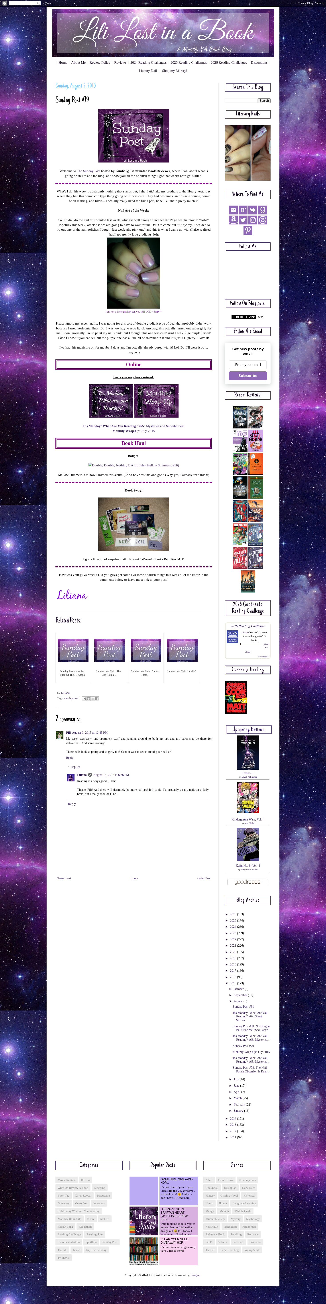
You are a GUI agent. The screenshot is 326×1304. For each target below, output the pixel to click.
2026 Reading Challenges (229, 62)
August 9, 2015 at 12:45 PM (90, 732)
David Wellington (249, 777)
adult (209, 1180)
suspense (255, 1242)
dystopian (230, 1187)
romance (253, 1234)
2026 (233, 914)
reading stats (94, 1234)
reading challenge (69, 1234)
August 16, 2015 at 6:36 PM (111, 775)
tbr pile (62, 1250)
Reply (69, 757)
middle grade (243, 1211)
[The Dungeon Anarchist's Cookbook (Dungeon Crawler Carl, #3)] (236, 713)
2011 (233, 1137)
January (239, 1110)
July (237, 1079)
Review (85, 1180)
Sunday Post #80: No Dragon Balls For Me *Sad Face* (251, 1028)
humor (223, 1203)
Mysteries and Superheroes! (133, 426)
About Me (78, 62)
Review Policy (100, 62)
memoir (224, 1211)
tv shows (63, 1257)
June (237, 1085)
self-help (238, 1242)
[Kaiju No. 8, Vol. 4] (248, 859)
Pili (68, 732)
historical (249, 1195)
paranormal (249, 1226)
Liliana (82, 775)
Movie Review (66, 1180)
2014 (233, 1118)
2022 (233, 939)
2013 (233, 1124)
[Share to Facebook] (97, 698)
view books (263, 656)
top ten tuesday (96, 1250)
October (239, 989)
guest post (81, 1203)
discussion (103, 1195)
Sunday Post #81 (243, 1006)
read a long (65, 1226)
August (239, 1001)
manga (210, 1211)
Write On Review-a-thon (73, 1187)
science (222, 1242)
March (238, 1098)
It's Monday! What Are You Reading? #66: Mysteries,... (252, 1037)
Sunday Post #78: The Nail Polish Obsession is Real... (251, 1069)
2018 (233, 964)
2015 (233, 983)
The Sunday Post (88, 171)
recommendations (69, 1242)
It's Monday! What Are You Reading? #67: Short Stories (250, 1016)
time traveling (229, 1250)
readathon (85, 1226)
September (241, 995)
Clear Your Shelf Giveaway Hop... (175, 1241)
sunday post (71, 698)
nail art (104, 1219)
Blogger (195, 1275)
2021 (233, 945)
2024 (233, 926)
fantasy (210, 1195)
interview (99, 1203)
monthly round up (69, 1219)
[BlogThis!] (88, 698)
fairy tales (248, 1187)
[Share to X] (92, 698)
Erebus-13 (248, 773)
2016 (233, 977)
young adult (252, 1250)
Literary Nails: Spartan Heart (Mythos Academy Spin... (175, 1214)
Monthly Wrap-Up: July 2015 (251, 1052)
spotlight (91, 1242)
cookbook (212, 1187)
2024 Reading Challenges (148, 62)
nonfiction (230, 1226)
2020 (233, 952)
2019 (233, 958)
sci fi (209, 1242)
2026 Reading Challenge (248, 625)
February (240, 1104)
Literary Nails (148, 71)
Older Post (204, 878)
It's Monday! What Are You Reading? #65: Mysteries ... (252, 1059)
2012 (233, 1131)
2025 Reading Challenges (189, 62)
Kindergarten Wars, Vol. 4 (248, 819)
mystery (236, 1219)
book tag (63, 1195)
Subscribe (247, 376)
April (237, 1092)
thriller (210, 1250)
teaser (76, 1250)
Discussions (259, 62)
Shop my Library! (174, 71)
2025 (233, 920)
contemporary (247, 1180)
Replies (75, 767)
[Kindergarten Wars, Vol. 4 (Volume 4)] (248, 811)
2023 (233, 933)
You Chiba (249, 823)
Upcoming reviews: (249, 730)
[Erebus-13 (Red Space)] (248, 768)
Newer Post (64, 878)
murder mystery (215, 1219)
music (90, 1219)
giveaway (64, 1203)
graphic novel (229, 1195)
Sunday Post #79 (243, 1046)
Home (63, 62)
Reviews (120, 62)
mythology (253, 1219)
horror (209, 1203)
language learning (244, 1203)
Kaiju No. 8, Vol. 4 (248, 865)
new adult (212, 1226)
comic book (225, 1180)
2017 (233, 970)
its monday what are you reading (79, 1211)
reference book (215, 1234)
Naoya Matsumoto (249, 869)
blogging (99, 1187)
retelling (236, 1234)
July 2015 (133, 431)
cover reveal (83, 1195)
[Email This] (84, 698)
